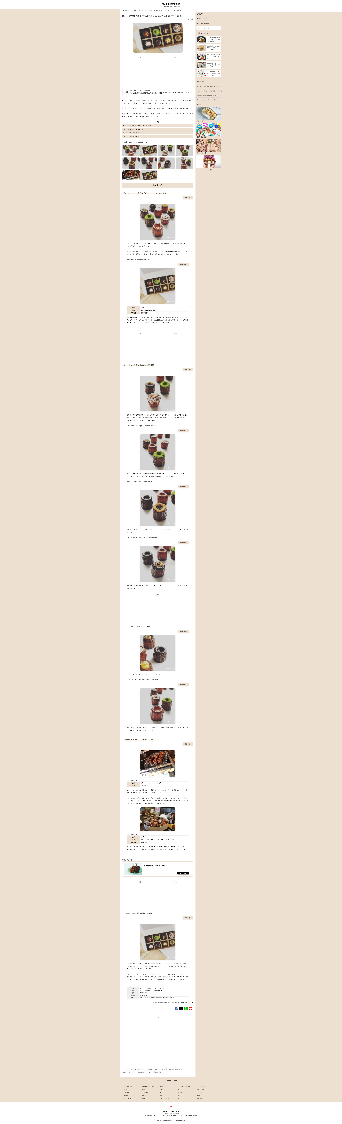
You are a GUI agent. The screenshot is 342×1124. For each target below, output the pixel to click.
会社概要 (195, 1115)
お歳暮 (180, 1092)
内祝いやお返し (145, 1092)
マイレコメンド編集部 (143, 90)
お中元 (161, 1092)
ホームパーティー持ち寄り (159, 1069)
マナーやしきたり (201, 1086)
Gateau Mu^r (134, 780)
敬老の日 (144, 1098)
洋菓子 (157, 1072)
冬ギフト (180, 1095)
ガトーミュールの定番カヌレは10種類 (133, 129)
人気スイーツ (163, 1086)
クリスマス (126, 1092)
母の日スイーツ (150, 1072)
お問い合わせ (164, 1115)
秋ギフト (162, 1095)
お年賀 (198, 1095)
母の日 (143, 1089)
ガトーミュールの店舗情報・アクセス (133, 136)
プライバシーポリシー (155, 1115)
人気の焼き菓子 (179, 1069)
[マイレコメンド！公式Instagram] (171, 1107)
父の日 (125, 1089)
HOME (123, 10)
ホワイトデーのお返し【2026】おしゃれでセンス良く (139, 10)
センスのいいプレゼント (184, 1086)
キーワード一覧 (127, 1098)
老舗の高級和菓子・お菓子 (148, 1086)
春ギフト (126, 1095)
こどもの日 (199, 1092)
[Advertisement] (139, 71)
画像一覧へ (188, 197)
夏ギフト (144, 1095)
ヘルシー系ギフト (164, 1098)
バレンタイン (163, 1089)
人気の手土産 (170, 1069)
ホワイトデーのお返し (146, 1069)
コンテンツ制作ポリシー (175, 1115)
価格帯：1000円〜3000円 (129, 1072)
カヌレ (128, 1069)
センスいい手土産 (128, 1086)
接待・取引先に (200, 1098)
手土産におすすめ (141, 1072)
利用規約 (147, 1115)
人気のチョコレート (201, 1089)
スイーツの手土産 (135, 1069)
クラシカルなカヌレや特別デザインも (133, 132)
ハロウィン (181, 1098)
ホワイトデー (181, 1089)
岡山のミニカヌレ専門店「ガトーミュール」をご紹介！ (137, 125)
